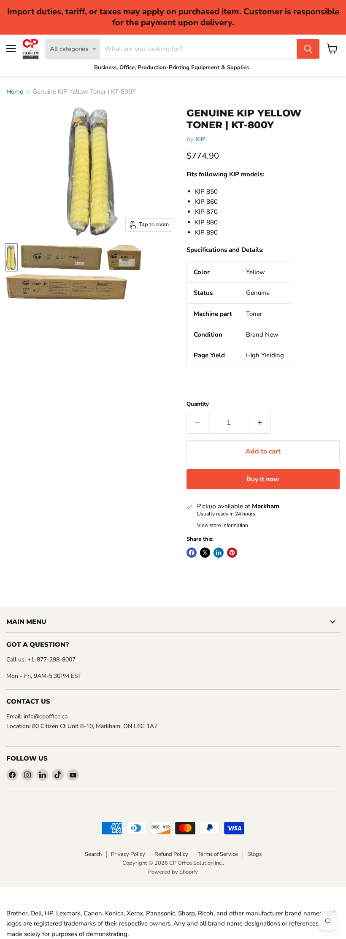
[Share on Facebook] (192, 553)
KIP (200, 139)
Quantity (198, 404)
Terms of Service (217, 854)
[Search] (308, 49)
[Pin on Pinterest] (232, 553)
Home (14, 91)
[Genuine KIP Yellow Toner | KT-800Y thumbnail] (11, 257)
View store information (222, 526)
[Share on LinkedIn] (219, 553)
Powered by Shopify (173, 872)
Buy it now (262, 479)
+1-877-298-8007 (51, 660)
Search (93, 854)
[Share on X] (205, 553)
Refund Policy (171, 854)
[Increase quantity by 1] (260, 423)
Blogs (254, 854)
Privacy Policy (128, 854)
